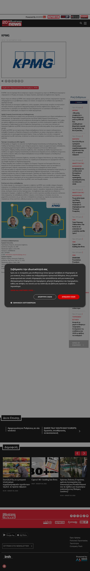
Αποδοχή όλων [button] (68, 297)
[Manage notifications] (4, 566)
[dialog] (45, 285)
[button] (45, 290)
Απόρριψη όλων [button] (45, 297)
